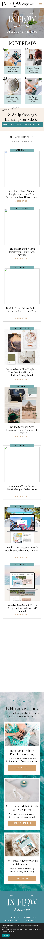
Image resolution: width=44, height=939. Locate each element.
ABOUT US (15, 917)
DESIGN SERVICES (12, 921)
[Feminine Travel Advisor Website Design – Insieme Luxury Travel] (22, 286)
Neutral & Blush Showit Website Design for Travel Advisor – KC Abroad (22, 607)
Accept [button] (6, 935)
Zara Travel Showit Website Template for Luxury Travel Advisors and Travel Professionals (22, 194)
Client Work (22, 268)
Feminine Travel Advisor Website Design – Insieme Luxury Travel (22, 309)
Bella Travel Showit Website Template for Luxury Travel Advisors (22, 251)
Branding (22, 386)
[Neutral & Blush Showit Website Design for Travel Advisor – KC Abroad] (22, 583)
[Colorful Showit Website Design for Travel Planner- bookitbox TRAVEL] (22, 525)
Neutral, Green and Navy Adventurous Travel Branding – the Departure (22, 429)
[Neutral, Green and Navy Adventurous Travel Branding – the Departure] (22, 405)
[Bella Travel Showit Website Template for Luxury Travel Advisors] (22, 227)
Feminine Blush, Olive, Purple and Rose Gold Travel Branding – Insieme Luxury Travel (22, 372)
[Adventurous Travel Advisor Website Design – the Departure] (22, 464)
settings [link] (11, 931)
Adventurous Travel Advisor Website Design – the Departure (22, 488)
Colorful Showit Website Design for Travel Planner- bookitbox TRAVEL (22, 549)
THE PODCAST (30, 921)
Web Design (22, 150)
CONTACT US (30, 917)
